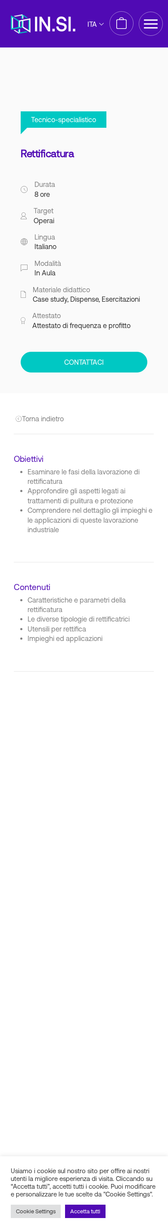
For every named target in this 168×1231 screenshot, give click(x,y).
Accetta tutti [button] (85, 1211)
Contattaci (84, 362)
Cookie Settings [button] (36, 1211)
